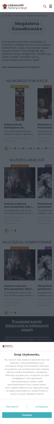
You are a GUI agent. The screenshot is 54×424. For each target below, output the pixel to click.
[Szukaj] (45, 6)
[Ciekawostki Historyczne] (16, 6)
